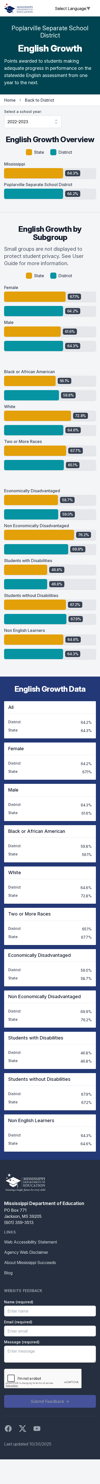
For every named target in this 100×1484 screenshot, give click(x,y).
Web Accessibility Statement (30, 1242)
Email (18, 1322)
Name (18, 1302)
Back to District (39, 100)
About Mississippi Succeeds (30, 1262)
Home (10, 100)
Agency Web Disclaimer (26, 1252)
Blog (8, 1272)
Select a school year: (23, 111)
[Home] (18, 8)
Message (21, 1342)
